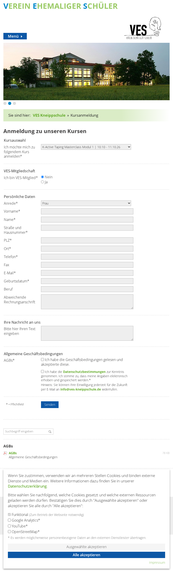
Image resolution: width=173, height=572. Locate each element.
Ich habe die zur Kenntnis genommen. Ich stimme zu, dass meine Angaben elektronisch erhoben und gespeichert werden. (84, 376)
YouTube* (19, 526)
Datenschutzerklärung (27, 486)
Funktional (47, 514)
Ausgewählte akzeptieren (86, 546)
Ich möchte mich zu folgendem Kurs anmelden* (19, 152)
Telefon (11, 256)
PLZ (8, 240)
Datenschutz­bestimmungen (84, 372)
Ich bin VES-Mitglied (21, 177)
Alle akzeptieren (86, 554)
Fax (6, 264)
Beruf (8, 289)
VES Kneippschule (49, 115)
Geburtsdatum (16, 281)
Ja (46, 182)
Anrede (11, 203)
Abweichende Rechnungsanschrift (19, 299)
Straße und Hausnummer (16, 230)
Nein (48, 177)
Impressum (157, 562)
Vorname (12, 211)
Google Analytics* (25, 520)
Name (10, 219)
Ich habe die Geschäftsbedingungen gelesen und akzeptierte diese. (82, 362)
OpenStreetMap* (25, 531)
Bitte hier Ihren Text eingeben (19, 331)
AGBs (9, 360)
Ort (7, 248)
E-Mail (10, 272)
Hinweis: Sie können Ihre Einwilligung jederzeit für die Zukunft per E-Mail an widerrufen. (84, 387)
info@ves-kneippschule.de (80, 389)
